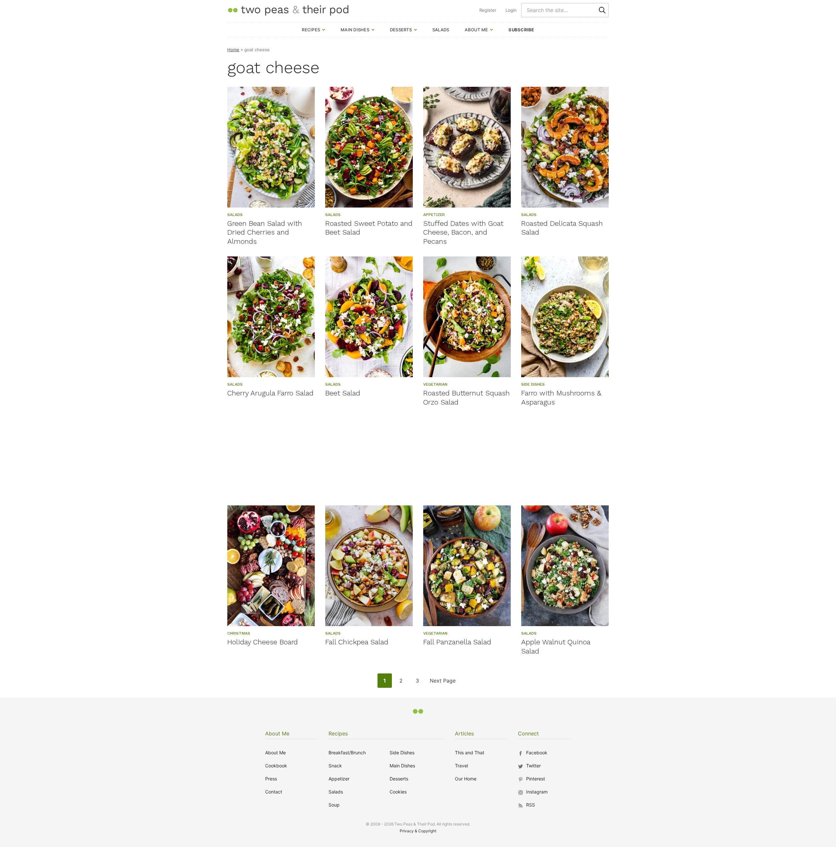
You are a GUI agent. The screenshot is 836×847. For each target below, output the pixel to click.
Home (233, 49)
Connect (528, 733)
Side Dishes (402, 752)
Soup (334, 805)
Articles (464, 733)
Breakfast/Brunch (347, 752)
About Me (476, 29)
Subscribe (521, 29)
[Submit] (602, 10)
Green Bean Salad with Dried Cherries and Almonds (264, 232)
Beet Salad (342, 393)
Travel (461, 765)
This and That (469, 752)
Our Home (465, 778)
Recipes (311, 29)
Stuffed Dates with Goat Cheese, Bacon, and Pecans (463, 232)
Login (511, 10)
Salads (440, 29)
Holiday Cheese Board (262, 642)
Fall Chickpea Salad (356, 642)
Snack (335, 765)
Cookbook (276, 765)
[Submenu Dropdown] (323, 29)
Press (271, 778)
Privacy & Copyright (418, 830)
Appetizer (339, 778)
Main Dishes (355, 29)
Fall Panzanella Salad (457, 642)
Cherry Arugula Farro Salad (270, 393)
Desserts (401, 29)
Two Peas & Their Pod (288, 10)
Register (487, 10)
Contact (273, 791)
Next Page (442, 682)
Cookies (398, 791)
